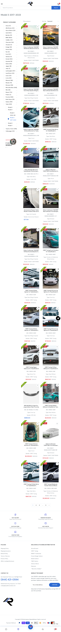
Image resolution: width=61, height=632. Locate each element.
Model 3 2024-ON (12, 114)
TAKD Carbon (34, 561)
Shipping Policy (5, 548)
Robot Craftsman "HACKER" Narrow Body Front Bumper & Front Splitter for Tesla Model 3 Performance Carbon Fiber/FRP (50, 210)
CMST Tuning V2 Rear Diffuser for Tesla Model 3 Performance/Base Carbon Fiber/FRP (50, 367)
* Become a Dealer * (36, 568)
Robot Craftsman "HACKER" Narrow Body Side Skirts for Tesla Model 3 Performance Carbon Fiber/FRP (50, 89)
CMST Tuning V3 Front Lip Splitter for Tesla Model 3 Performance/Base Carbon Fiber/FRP (50, 291)
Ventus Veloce (35, 563)
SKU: (29, 51)
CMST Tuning (34, 551)
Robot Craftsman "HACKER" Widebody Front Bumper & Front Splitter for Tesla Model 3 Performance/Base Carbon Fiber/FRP (50, 47)
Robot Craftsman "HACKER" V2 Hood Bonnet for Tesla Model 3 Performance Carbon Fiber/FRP (31, 130)
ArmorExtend (34, 548)
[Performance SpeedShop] (30, 4)
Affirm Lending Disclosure (7, 561)
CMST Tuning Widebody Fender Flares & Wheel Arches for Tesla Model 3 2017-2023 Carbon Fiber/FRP (51, 484)
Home (7, 17)
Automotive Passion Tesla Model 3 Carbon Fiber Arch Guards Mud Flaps (31, 210)
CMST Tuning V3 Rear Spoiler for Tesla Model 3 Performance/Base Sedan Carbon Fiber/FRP (31, 291)
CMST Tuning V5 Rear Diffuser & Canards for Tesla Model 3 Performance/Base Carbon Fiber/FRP (50, 406)
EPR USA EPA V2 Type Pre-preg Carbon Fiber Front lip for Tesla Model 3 (31, 406)
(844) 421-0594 (10, 579)
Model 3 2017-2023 (13, 119)
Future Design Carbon (37, 556)
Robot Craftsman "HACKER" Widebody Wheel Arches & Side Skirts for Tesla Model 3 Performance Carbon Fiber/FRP (31, 47)
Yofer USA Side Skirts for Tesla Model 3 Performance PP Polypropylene (31, 170)
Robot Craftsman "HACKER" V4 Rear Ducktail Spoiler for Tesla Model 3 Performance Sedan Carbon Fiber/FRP (31, 251)
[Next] (49, 505)
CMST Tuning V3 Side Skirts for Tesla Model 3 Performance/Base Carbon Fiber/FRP (31, 484)
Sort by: (44, 21)
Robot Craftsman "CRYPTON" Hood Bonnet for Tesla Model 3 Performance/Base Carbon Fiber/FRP (50, 170)
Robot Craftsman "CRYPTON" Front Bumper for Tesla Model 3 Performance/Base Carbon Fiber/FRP (50, 444)
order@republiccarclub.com (8, 585)
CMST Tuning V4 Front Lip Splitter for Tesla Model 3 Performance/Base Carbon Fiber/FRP (50, 329)
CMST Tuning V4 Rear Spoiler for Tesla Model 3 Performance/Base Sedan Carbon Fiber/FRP (31, 329)
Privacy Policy (4, 558)
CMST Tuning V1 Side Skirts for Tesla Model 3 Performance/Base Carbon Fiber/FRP (50, 130)
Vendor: (26, 60)
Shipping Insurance (6, 551)
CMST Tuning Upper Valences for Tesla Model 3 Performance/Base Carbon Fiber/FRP (31, 367)
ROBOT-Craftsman (36, 553)
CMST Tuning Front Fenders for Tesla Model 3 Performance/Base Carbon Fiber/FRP (50, 251)
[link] (37, 26)
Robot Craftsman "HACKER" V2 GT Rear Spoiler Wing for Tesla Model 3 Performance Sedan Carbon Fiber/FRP (31, 89)
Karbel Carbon (35, 558)
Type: (25, 56)
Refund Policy (4, 553)
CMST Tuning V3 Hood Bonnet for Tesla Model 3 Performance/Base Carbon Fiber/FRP (31, 444)
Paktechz (33, 566)
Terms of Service (5, 556)
